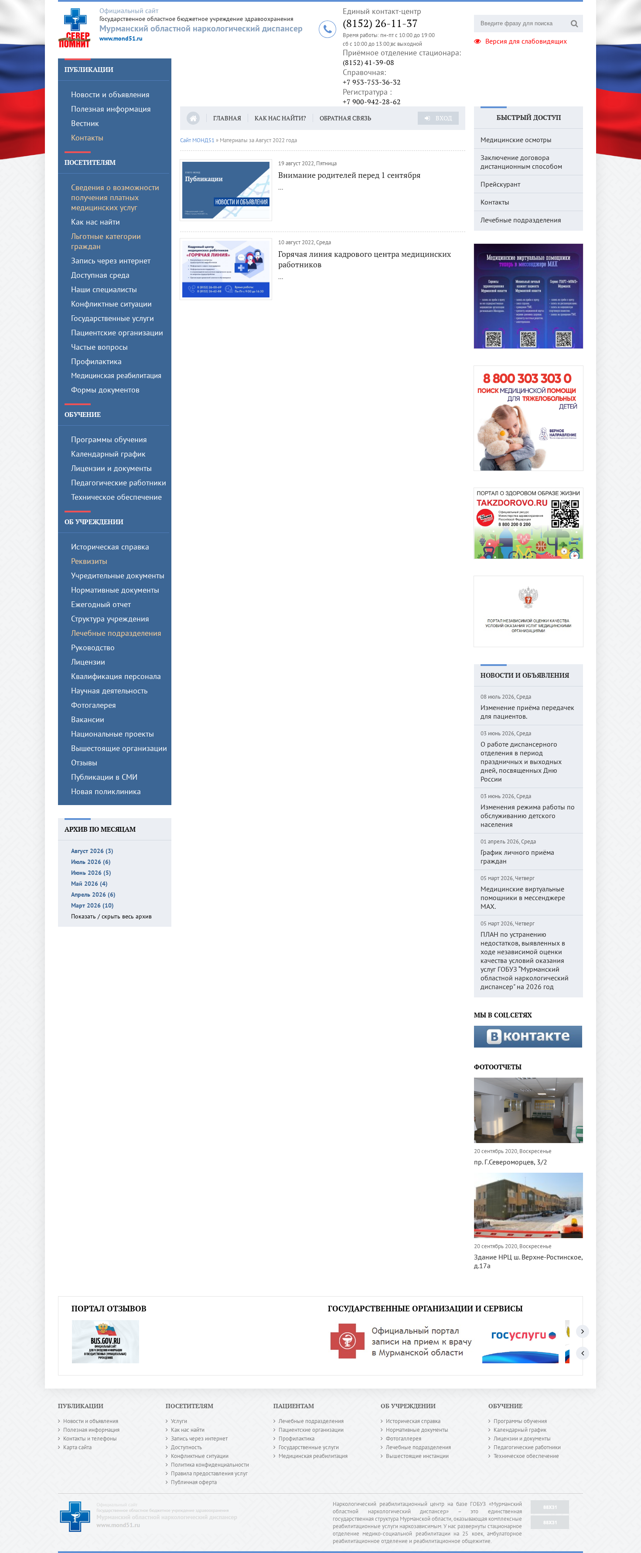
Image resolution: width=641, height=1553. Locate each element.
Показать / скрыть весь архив (111, 916)
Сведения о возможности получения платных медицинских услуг (115, 197)
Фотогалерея (93, 705)
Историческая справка (110, 547)
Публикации (89, 69)
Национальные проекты (112, 734)
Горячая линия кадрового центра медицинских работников (364, 259)
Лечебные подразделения (116, 633)
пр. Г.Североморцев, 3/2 (510, 1161)
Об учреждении (94, 521)
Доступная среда (100, 275)
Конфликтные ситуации (111, 304)
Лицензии (88, 662)
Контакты (87, 138)
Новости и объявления (110, 94)
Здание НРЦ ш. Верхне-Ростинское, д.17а (528, 1261)
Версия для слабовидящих (526, 41)
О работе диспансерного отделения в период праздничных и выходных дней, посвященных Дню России (521, 761)
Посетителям (90, 162)
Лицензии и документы (111, 468)
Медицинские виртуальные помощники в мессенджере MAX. (523, 897)
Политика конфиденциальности (210, 1464)
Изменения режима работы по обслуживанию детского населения (528, 815)
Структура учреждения (110, 619)
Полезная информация (111, 109)
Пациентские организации (117, 333)
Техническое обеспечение (116, 497)
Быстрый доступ (529, 117)
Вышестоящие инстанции (417, 1456)
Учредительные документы (117, 575)
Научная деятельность (109, 691)
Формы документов (105, 390)
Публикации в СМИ (104, 777)
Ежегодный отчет (101, 604)
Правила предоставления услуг (209, 1473)
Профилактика (96, 361)
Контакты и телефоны (90, 1438)
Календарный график (108, 454)
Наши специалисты (104, 289)
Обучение (83, 414)
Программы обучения (109, 439)
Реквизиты (89, 561)
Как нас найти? (280, 118)
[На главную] (78, 28)
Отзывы (84, 763)
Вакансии (87, 719)
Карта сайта (77, 1447)
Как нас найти (95, 222)
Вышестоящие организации (119, 748)
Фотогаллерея (403, 1438)
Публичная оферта (194, 1482)
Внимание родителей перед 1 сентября (349, 175)
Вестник (85, 123)
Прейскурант (500, 184)
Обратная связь (345, 118)
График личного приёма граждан (517, 856)
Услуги (179, 1421)
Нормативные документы (115, 590)
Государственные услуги (112, 318)
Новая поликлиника (106, 791)
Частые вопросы (99, 347)
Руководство (93, 647)
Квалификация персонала (116, 676)
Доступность (186, 1447)
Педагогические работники (118, 483)
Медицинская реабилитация (116, 375)
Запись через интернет (110, 261)
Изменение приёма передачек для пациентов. (527, 711)
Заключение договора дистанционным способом (521, 162)
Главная (227, 118)
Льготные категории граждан (106, 241)
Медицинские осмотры (516, 139)
